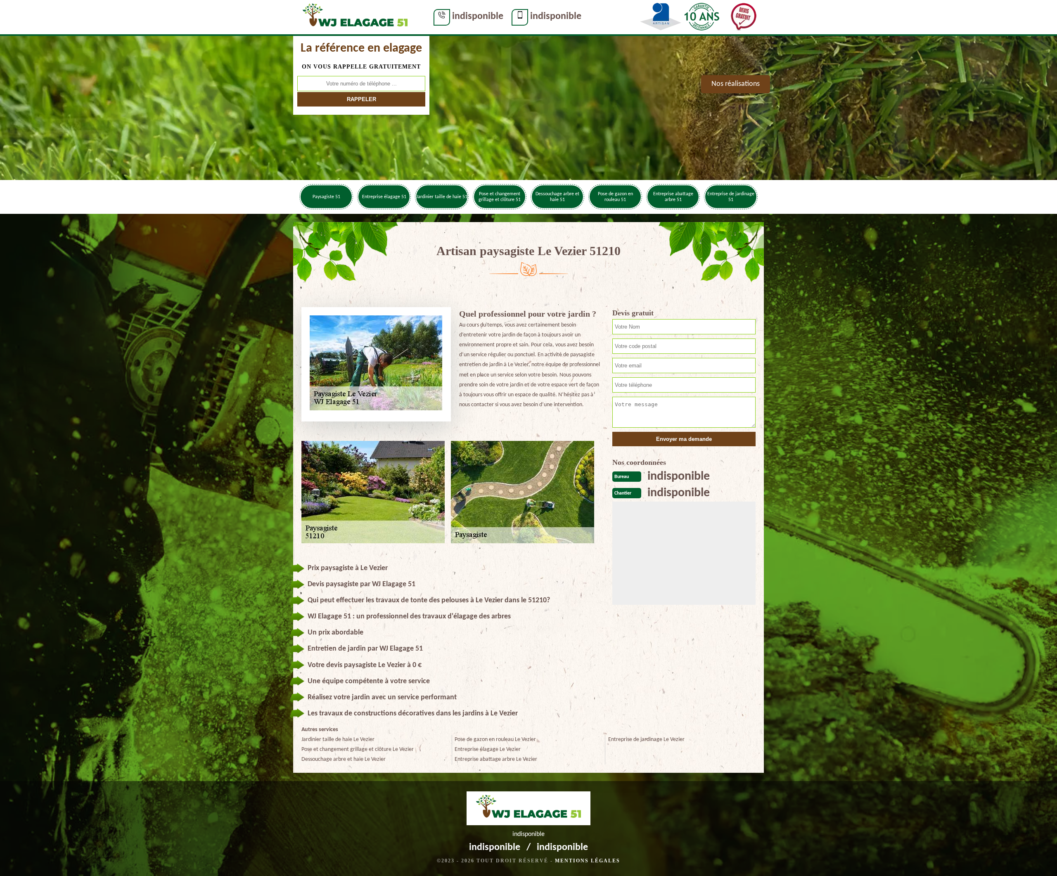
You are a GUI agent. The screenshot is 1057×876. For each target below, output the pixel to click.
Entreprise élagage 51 (384, 196)
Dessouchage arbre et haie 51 (557, 197)
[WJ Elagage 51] (355, 17)
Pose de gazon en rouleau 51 (615, 197)
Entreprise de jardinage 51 (730, 197)
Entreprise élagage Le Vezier (488, 749)
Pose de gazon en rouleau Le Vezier (495, 739)
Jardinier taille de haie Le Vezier (337, 739)
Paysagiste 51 (326, 196)
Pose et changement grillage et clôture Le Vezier (357, 749)
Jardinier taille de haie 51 (441, 196)
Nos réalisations (735, 84)
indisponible (477, 16)
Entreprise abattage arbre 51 (673, 197)
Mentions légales (587, 861)
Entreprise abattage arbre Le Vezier (496, 759)
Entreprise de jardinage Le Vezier (646, 739)
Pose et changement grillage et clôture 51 (500, 197)
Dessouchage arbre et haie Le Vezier (343, 759)
